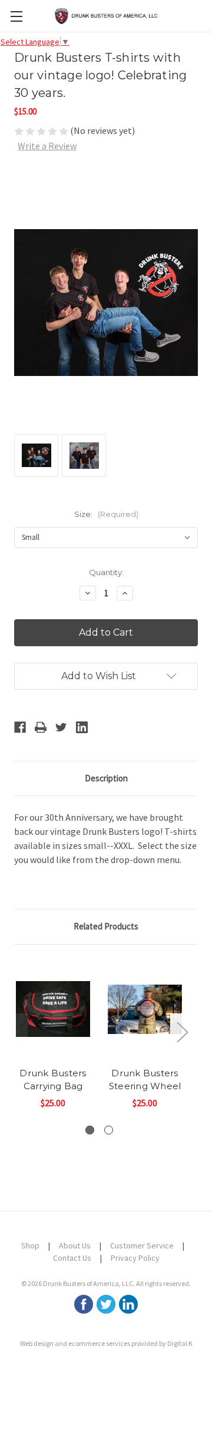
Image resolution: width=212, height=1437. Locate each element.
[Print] (41, 727)
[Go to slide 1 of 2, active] (89, 1130)
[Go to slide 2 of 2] (108, 1130)
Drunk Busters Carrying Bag (52, 1079)
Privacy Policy (135, 1258)
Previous (16, 1032)
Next (182, 1032)
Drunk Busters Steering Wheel (145, 1079)
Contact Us (72, 1258)
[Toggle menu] (16, 16)
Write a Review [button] (47, 146)
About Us (75, 1245)
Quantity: (106, 572)
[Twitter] (61, 727)
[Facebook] (20, 727)
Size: (106, 514)
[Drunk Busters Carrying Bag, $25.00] (53, 1009)
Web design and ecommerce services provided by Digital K (106, 1343)
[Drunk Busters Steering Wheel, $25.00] (145, 1009)
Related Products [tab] (106, 926)
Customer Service (142, 1245)
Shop (30, 1245)
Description (106, 778)
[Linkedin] (82, 727)
